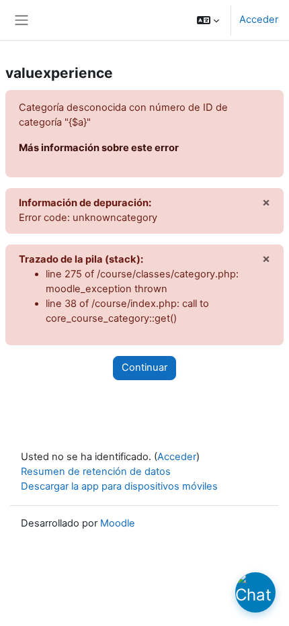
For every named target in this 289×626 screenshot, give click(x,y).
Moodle (117, 523)
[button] (208, 20)
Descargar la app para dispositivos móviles (119, 486)
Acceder (258, 19)
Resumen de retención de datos (96, 471)
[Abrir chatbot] (255, 592)
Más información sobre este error (99, 148)
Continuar (144, 367)
